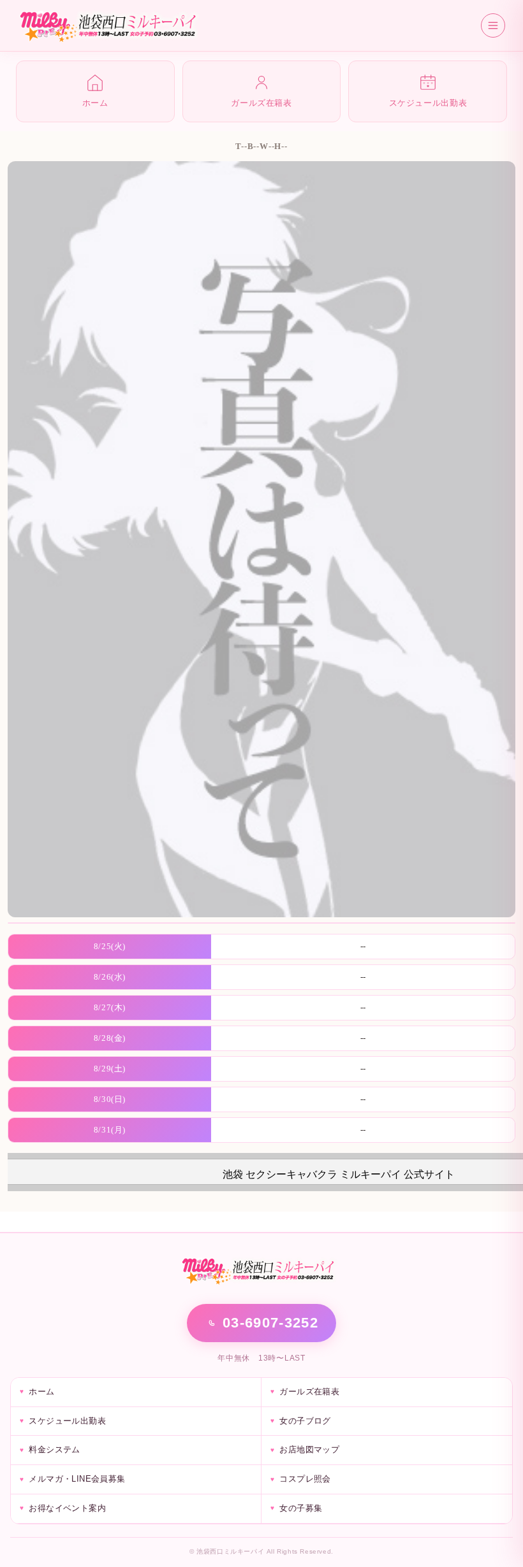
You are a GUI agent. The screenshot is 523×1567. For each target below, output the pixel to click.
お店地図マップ (309, 1449)
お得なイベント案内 (67, 1508)
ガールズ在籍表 (309, 1391)
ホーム (41, 1391)
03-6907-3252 (270, 1323)
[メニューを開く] (493, 25)
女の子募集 (300, 1508)
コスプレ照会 (304, 1479)
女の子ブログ (304, 1421)
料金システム (54, 1449)
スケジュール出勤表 (67, 1421)
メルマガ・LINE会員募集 (77, 1479)
